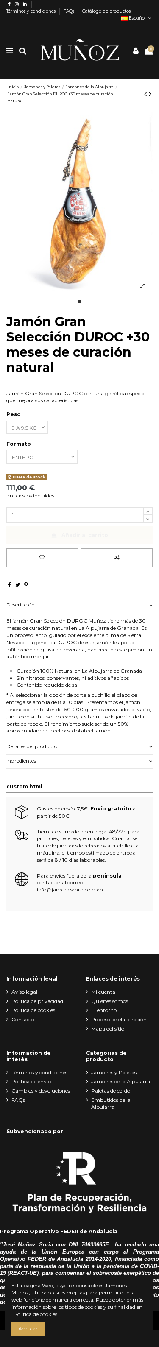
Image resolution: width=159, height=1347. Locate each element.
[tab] (79, 605)
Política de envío (31, 1081)
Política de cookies (33, 1010)
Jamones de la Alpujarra (120, 1081)
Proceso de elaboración (119, 1019)
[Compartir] (9, 584)
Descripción (20, 604)
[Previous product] (146, 94)
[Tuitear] (17, 584)
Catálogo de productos (106, 11)
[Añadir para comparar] (117, 557)
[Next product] (150, 94)
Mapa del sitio (107, 1029)
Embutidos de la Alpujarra (111, 1103)
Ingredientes (21, 760)
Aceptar (28, 1328)
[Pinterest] (26, 584)
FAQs (69, 11)
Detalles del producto (31, 746)
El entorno (104, 1010)
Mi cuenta (103, 992)
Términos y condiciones (31, 11)
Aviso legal (24, 992)
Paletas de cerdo (110, 1090)
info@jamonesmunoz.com (70, 889)
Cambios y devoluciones (40, 1090)
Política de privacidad (37, 1001)
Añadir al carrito (84, 535)
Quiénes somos (109, 1001)
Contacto (22, 1019)
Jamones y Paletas (114, 1072)
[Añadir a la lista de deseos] (42, 557)
